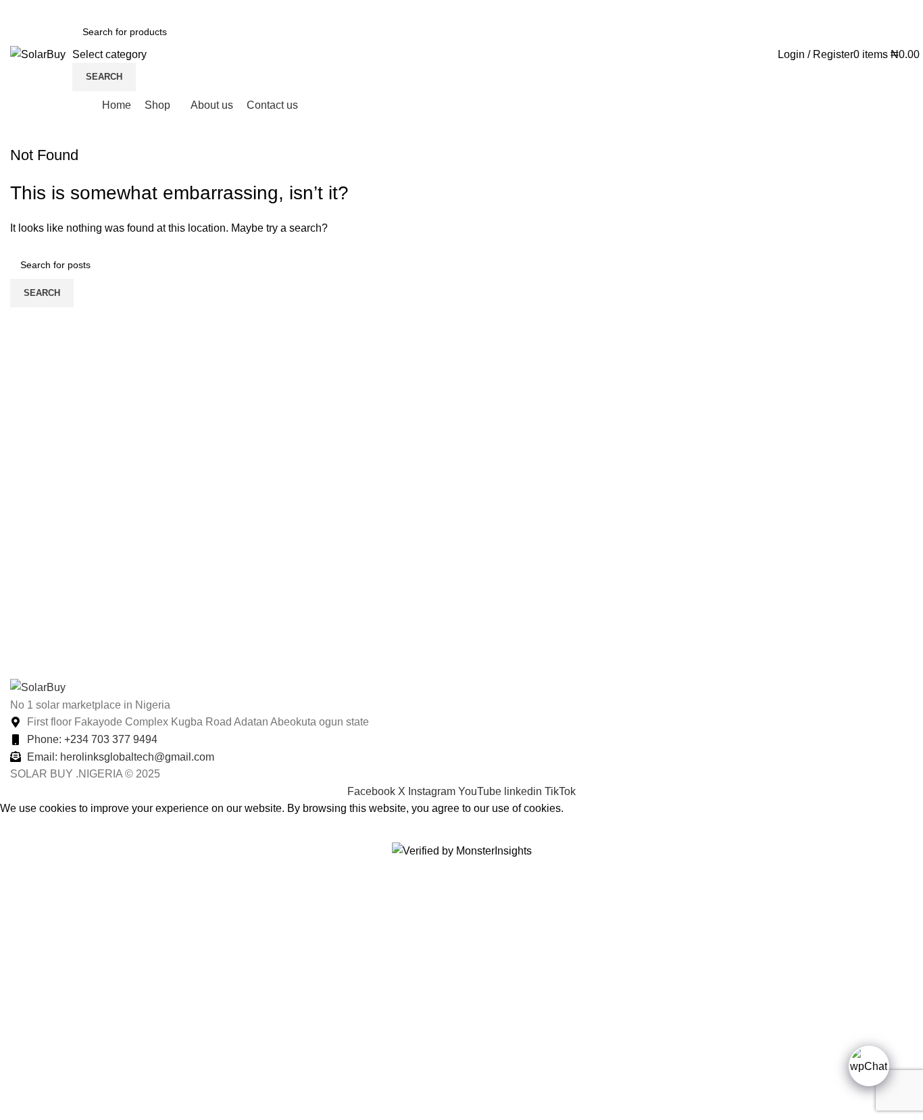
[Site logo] (38, 53)
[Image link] (38, 686)
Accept (26, 829)
